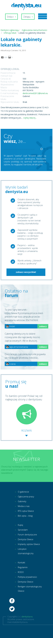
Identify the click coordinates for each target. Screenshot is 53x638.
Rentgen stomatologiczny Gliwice (30, 588)
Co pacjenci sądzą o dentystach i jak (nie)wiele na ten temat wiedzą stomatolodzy (29, 219)
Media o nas (24, 506)
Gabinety (22, 501)
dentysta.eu (27, 616)
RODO (21, 572)
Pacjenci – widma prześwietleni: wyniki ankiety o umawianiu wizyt (28, 249)
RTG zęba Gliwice (26, 511)
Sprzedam (23, 529)
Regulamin (23, 567)
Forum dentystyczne (27, 534)
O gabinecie (23, 491)
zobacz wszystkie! (26, 272)
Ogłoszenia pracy (26, 496)
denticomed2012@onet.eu (35, 93)
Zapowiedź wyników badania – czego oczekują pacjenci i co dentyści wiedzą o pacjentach (30, 234)
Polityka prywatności (27, 577)
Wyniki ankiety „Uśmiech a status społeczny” (29, 262)
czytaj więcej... (30, 117)
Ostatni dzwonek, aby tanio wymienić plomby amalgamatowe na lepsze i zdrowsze (30, 204)
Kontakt (21, 562)
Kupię (20, 525)
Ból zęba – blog (25, 515)
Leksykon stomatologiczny (25, 551)
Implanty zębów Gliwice (29, 544)
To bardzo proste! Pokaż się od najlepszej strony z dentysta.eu (23, 397)
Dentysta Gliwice (25, 539)
